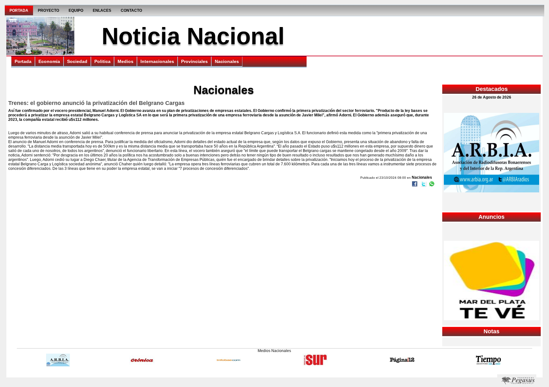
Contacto (131, 10)
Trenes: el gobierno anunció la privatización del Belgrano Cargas (96, 103)
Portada (19, 10)
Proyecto (48, 10)
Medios (125, 61)
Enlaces (102, 10)
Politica (102, 61)
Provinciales (194, 61)
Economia (49, 61)
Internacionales (157, 61)
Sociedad (77, 61)
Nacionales (227, 61)
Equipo (76, 10)
